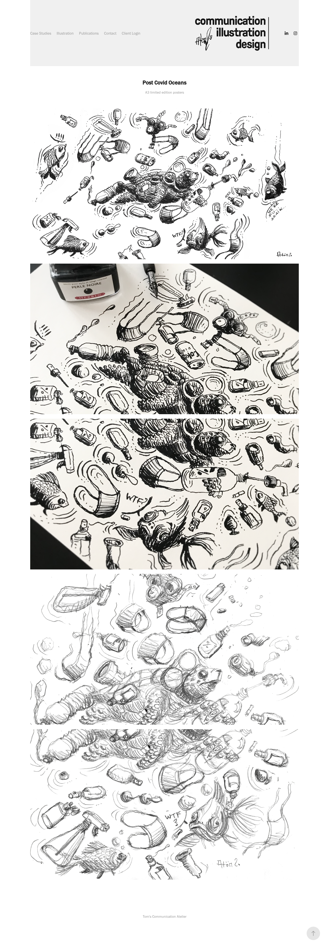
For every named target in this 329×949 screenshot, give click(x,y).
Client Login (131, 33)
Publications (89, 33)
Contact (110, 33)
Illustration (65, 33)
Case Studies (40, 33)
